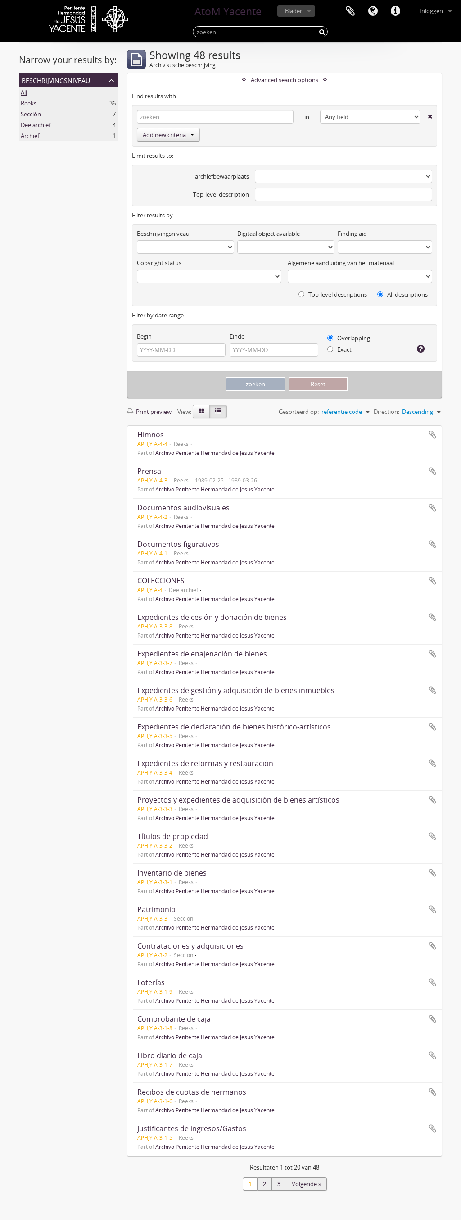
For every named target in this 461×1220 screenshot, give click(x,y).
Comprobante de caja (174, 1019)
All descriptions (407, 294)
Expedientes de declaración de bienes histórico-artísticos (234, 727)
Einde (237, 336)
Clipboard (350, 11)
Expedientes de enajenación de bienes (202, 654)
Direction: (386, 412)
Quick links (395, 11)
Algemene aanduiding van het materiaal (341, 263)
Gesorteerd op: (299, 412)
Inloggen (431, 11)
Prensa (149, 471)
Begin (144, 336)
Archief (30, 136)
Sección (31, 114)
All (24, 92)
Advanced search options (284, 80)
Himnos (150, 435)
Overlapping (353, 338)
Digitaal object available (268, 233)
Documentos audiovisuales (183, 508)
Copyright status (159, 263)
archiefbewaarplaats (222, 176)
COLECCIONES (161, 581)
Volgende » (306, 1184)
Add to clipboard (432, 434)
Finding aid (352, 233)
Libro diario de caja (169, 1055)
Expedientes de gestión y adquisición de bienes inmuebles (235, 690)
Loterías (151, 982)
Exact (344, 349)
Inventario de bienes (172, 873)
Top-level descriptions (337, 294)
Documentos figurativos (178, 544)
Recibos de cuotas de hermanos (191, 1092)
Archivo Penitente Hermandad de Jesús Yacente (215, 452)
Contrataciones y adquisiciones (190, 946)
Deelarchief (35, 125)
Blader (293, 11)
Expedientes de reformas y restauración (205, 763)
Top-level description (221, 194)
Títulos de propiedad (172, 836)
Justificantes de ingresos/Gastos (191, 1128)
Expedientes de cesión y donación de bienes (212, 617)
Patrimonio (156, 909)
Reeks (28, 103)
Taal (373, 11)
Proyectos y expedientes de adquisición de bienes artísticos (238, 800)
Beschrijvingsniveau (56, 79)
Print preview (153, 412)
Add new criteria (164, 135)
